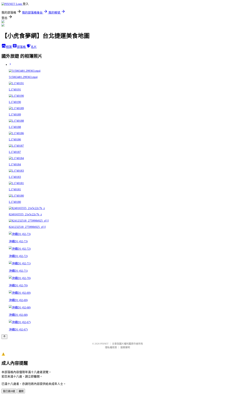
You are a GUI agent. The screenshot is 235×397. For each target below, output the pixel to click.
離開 (21, 391)
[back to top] (4, 336)
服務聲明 (125, 347)
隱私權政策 (111, 347)
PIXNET (104, 343)
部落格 (21, 46)
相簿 (9, 46)
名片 (34, 46)
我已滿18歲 (9, 391)
